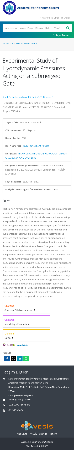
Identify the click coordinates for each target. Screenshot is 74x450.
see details (23, 345)
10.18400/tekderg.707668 (36, 145)
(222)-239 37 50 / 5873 (19, 404)
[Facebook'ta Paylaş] (7, 358)
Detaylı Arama (61, 35)
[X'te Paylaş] (13, 358)
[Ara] (68, 28)
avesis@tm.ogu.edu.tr (19, 399)
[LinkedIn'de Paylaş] (20, 358)
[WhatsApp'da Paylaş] (26, 358)
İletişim (53, 433)
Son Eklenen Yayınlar (27, 43)
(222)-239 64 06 (15, 410)
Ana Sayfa (8, 43)
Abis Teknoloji (33, 446)
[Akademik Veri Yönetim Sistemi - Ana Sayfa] (10, 8)
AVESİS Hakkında (38, 433)
